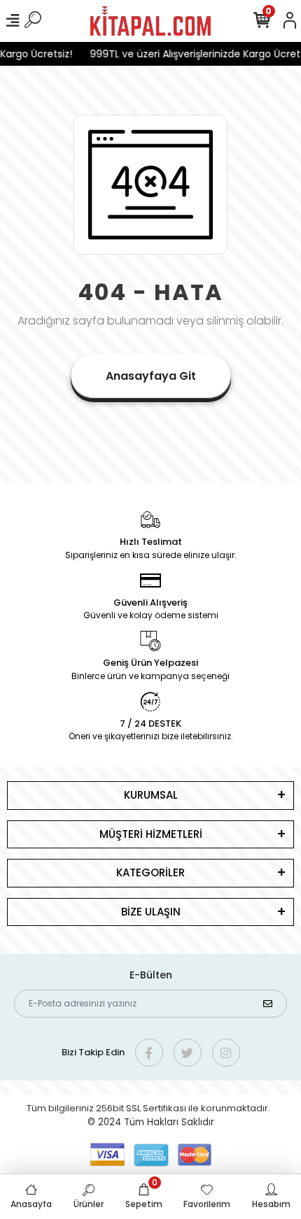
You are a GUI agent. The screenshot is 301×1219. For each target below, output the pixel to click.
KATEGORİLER (150, 872)
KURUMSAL (151, 794)
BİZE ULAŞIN (151, 911)
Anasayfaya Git (151, 376)
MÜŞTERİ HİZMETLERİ (150, 834)
